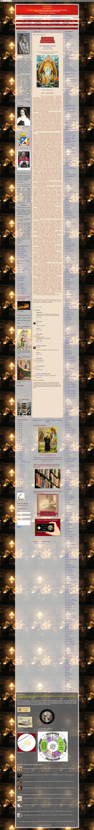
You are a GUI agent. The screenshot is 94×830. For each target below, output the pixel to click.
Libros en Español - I (21, 287)
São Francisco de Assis (69, 621)
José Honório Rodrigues (69, 307)
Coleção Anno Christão (69, 115)
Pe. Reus (66, 476)
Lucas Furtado (39, 366)
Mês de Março (67, 353)
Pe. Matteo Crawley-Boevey (70, 471)
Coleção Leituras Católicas (70, 132)
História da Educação (69, 271)
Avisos (66, 64)
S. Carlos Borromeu (68, 538)
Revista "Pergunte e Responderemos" (20, 253)
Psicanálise (67, 501)
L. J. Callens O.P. (68, 312)
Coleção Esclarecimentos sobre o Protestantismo (70, 127)
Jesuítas (66, 303)
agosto (21, 451)
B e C (33, 21)
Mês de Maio (67, 352)
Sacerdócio (67, 551)
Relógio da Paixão (68, 519)
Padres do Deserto (68, 417)
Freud (66, 253)
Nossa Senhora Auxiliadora (70, 385)
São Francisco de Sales (69, 623)
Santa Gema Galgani (68, 570)
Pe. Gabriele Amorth (68, 448)
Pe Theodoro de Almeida (69, 429)
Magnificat (67, 332)
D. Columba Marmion (69, 176)
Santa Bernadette (68, 564)
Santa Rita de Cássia (68, 586)
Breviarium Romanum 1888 (70, 79)
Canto (66, 86)
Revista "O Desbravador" (22, 251)
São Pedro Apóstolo (68, 649)
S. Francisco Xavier (68, 541)
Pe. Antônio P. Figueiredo (69, 433)
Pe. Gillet (66, 453)
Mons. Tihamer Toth (69, 368)
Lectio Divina (67, 316)
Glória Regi (67, 263)
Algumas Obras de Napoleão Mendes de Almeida (32, 813)
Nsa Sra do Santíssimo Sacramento (69, 409)
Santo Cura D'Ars (68, 602)
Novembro (67, 401)
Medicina (66, 343)
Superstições (67, 667)
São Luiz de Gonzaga (69, 642)
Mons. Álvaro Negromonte (70, 360)
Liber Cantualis (68, 319)
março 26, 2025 (39, 377)
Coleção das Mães (68, 118)
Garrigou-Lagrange (68, 258)
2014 (20, 480)
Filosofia (66, 235)
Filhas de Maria (68, 233)
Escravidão (67, 207)
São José (66, 636)
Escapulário (67, 205)
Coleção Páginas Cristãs (69, 136)
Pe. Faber (66, 445)
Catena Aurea (19, 265)
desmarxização (67, 182)
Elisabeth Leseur (68, 202)
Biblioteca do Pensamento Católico (69, 74)
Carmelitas (67, 91)
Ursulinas (66, 675)
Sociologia (67, 659)
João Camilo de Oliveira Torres (70, 305)
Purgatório (67, 505)
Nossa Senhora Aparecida (69, 384)
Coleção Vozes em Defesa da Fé (71, 150)
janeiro (21, 478)
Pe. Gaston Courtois (68, 450)
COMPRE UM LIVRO (69, 24)
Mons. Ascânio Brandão (69, 361)
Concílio (66, 158)
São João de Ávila (68, 633)
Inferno (66, 296)
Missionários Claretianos (69, 356)
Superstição (67, 665)
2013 (20, 482)
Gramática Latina (68, 264)
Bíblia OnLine (20, 263)
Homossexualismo (68, 282)
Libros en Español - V (21, 293)
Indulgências (67, 293)
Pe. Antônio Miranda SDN (70, 432)
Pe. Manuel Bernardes (69, 466)
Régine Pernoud (68, 515)
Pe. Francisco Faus (68, 447)
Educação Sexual (68, 199)
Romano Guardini (68, 531)
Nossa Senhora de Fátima (69, 391)
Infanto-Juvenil (67, 295)
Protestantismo (67, 499)
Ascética (66, 62)
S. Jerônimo (67, 543)
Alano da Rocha (68, 46)
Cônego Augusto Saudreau (70, 162)
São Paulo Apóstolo (68, 647)
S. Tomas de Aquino (68, 547)
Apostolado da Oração (69, 56)
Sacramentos (67, 552)
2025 (20, 423)
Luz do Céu (67, 329)
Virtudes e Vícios (68, 685)
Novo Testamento (68, 406)
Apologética (67, 55)
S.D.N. (66, 549)
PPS (65, 494)
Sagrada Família (68, 556)
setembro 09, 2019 (39, 362)
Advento (66, 43)
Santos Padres (67, 609)
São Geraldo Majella (68, 626)
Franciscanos (67, 241)
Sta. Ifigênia (67, 662)
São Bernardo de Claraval (69, 610)
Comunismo (67, 157)
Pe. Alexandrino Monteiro (69, 430)
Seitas (66, 652)
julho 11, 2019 (39, 341)
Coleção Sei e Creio (68, 144)
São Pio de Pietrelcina (69, 651)
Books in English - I (21, 283)
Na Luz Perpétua (68, 374)
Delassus (66, 181)
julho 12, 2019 (39, 354)
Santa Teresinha (68, 591)
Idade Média (67, 287)
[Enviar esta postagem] (34, 307)
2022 (20, 429)
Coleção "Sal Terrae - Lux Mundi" (69, 113)
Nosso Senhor (67, 400)
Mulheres (66, 371)
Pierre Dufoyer (67, 489)
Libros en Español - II (21, 288)
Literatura (66, 322)
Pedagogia (67, 481)
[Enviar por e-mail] (36, 307)
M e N (49, 21)
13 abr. (22, 466)
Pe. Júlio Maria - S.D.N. (69, 460)
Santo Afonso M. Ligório (69, 594)
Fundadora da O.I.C (68, 256)
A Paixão (66, 33)
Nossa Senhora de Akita (69, 390)
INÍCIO (18, 21)
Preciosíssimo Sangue (69, 496)
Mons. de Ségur (68, 363)
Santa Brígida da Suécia (69, 565)
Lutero (66, 327)
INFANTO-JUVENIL (67, 21)
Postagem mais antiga (56, 420)
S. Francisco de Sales (69, 539)
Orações (66, 414)
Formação (66, 240)
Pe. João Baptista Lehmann (70, 458)
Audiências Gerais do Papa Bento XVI (23, 261)
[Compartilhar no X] (39, 307)
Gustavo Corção (68, 266)
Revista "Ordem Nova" (21, 249)
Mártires (66, 340)
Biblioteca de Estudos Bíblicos (70, 70)
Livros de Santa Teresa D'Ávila (28, 786)
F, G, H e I (40, 21)
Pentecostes (67, 484)
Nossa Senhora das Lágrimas (70, 387)
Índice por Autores (68, 292)
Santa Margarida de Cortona (70, 577)
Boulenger (67, 77)
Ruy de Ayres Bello (68, 536)
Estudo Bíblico (67, 218)
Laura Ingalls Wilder (69, 314)
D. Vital (66, 177)
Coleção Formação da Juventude (71, 129)
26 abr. (22, 460)
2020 (20, 433)
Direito (66, 189)
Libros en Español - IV (21, 291)
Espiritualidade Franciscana (70, 217)
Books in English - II (21, 285)
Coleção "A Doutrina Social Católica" (70, 106)
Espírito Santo (67, 214)
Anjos (66, 50)
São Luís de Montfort (69, 641)
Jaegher (66, 301)
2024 (20, 425)
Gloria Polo (67, 261)
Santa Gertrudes (68, 572)
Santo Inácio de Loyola (69, 604)
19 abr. (22, 464)
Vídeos (66, 680)
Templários (67, 670)
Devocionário (67, 186)
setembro (21, 449)
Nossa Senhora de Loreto (69, 395)
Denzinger (19, 266)
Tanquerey (67, 669)
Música (66, 373)
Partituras (66, 424)
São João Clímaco (68, 629)
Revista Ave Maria (20, 257)
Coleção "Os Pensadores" (69, 111)
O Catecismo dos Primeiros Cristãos (29, 780)
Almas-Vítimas (67, 48)
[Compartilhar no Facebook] (40, 307)
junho (21, 455)
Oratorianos (67, 415)
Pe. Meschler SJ (68, 473)
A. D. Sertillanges (68, 35)
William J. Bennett (68, 690)
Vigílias (66, 682)
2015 (20, 442)
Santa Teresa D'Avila (69, 587)
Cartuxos (66, 94)
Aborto (66, 40)
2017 (20, 438)
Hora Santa (67, 284)
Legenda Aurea (67, 317)
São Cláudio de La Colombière (70, 617)
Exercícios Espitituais (27, 773)
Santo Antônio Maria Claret (70, 600)
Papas (66, 420)
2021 (20, 431)
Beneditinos (67, 65)
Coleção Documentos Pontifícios (69, 122)
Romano (66, 529)
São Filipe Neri (67, 620)
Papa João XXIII (68, 419)
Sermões (66, 656)
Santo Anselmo (67, 597)
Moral (66, 370)
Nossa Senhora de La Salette (70, 393)
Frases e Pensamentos (69, 243)
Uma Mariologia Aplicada (47, 46)
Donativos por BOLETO (43, 24)
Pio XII (66, 491)
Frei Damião (67, 248)
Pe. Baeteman (67, 437)
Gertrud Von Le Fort (68, 259)
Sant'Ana (66, 562)
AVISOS (22, 21)
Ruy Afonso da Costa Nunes (70, 534)
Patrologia (67, 425)
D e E (36, 21)
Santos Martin (67, 607)
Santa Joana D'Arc (68, 574)
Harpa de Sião (67, 268)
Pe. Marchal (67, 468)
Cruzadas (66, 173)
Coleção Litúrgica (68, 133)
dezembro (22, 443)
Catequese (67, 100)
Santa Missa (67, 584)
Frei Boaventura (68, 246)
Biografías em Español (69, 76)
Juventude (66, 311)
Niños (66, 380)
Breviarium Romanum (21, 277)
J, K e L (45, 21)
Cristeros (66, 171)
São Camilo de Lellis (69, 615)
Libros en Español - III (21, 290)
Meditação (67, 347)
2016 (20, 440)
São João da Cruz (68, 631)
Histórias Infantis (68, 277)
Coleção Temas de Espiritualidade (68, 148)
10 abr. (22, 468)
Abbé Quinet (67, 38)
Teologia (66, 672)
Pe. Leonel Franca (68, 461)
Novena (66, 403)
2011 (20, 485)
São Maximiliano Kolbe (69, 644)
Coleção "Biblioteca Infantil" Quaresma (70, 109)
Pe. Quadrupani (68, 474)
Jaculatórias (67, 300)
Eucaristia (67, 222)
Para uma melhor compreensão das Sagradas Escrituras (29, 793)
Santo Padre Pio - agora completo (29, 803)
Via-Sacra (66, 677)
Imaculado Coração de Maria (70, 289)
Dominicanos (67, 196)
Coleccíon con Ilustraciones (70, 152)
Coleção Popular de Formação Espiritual (70, 142)
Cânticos (66, 84)
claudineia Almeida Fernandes (42, 373)
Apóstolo (66, 58)
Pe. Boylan (67, 440)
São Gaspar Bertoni (68, 624)
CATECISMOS (25, 796)
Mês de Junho (67, 350)
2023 (20, 427)
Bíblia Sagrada (67, 67)
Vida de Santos (67, 678)
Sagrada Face (67, 554)
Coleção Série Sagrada (69, 145)
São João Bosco (68, 628)
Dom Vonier (67, 194)
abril (21, 458)
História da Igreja (68, 272)
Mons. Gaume (67, 365)
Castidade (66, 97)
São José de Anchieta (69, 638)
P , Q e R (54, 21)
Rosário (66, 533)
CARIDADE (19, 24)
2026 (20, 421)
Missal (66, 355)
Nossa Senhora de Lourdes (70, 396)
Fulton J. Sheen (68, 254)
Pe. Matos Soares (68, 469)
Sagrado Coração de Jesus (69, 559)
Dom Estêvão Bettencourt (69, 192)
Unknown (38, 334)
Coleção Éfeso (67, 124)
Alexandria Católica (40, 345)
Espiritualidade (67, 215)
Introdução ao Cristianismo (22, 268)
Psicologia (67, 502)
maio (21, 457)
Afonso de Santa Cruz (69, 45)
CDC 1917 (67, 104)
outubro (21, 447)
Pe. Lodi (66, 463)
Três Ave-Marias (68, 674)
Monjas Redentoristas (69, 358)
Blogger (53, 825)
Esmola (66, 209)
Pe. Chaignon (67, 443)
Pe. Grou (66, 455)
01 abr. (22, 471)
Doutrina (66, 197)
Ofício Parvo (67, 412)
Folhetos (66, 238)
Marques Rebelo (68, 338)
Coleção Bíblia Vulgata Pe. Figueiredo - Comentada (28, 820)
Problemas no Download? (69, 497)
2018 (20, 436)
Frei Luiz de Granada (69, 250)
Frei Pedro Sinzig (68, 251)
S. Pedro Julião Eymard (69, 544)
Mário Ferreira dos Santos (69, 335)
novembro (22, 445)
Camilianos (67, 82)
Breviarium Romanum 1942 (70, 81)
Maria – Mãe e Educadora (25, 462)
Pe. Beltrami (67, 438)
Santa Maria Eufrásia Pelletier (70, 581)
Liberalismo (67, 320)
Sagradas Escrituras (68, 557)
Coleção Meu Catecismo (69, 135)
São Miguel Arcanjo (68, 646)
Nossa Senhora (67, 382)
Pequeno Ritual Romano (69, 486)
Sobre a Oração (67, 657)
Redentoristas (67, 512)
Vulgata (18, 273)
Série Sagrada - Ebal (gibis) (22, 255)
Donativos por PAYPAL (52, 24)
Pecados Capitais (68, 479)
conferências (67, 165)
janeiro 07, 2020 (39, 369)
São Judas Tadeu (68, 639)
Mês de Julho (67, 348)
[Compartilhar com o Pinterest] (41, 307)
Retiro (66, 522)
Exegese (66, 227)
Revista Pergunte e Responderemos (68, 524)
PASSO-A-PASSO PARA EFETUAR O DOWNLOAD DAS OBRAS (28, 28)
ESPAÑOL (74, 21)
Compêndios (67, 155)
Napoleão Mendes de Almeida (70, 376)
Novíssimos (67, 404)
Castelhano (67, 95)
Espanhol (66, 210)
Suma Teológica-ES (20, 270)
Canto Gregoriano (68, 87)
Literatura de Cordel (68, 324)
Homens (66, 281)
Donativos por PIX (25, 24)
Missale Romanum (20, 278)
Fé (65, 232)
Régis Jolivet (67, 517)
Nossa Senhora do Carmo (69, 398)
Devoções (66, 187)
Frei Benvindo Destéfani (69, 245)
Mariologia (67, 337)
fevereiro (21, 476)
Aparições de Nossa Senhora (70, 53)
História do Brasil (68, 274)
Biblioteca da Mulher (69, 69)
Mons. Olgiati (67, 366)
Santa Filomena (68, 569)
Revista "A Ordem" (20, 248)
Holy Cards (67, 279)
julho (21, 453)
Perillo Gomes (67, 487)
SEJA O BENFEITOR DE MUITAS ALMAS (47, 28)
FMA (66, 236)
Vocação (66, 687)
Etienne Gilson (67, 220)
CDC (66, 102)
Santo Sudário (67, 605)
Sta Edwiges (67, 660)
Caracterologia (67, 89)
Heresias (66, 269)
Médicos (66, 345)
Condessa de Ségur (68, 160)
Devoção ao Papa (68, 184)
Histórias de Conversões (69, 276)
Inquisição (67, 298)
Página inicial (48, 421)
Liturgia (66, 325)
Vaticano (18, 271)
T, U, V (61, 21)
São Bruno (67, 614)
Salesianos (67, 561)
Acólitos (66, 41)
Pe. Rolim (67, 478)
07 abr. (22, 470)
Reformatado (67, 514)
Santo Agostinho (68, 596)
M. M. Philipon (68, 330)
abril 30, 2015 (38, 317)
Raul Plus (66, 510)
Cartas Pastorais (68, 92)
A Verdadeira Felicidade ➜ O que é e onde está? (27, 809)
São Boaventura (68, 612)
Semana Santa (67, 654)
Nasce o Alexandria (68, 379)
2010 (20, 487)
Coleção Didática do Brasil (70, 120)
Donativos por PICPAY (61, 24)
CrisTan (37, 321)
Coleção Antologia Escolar (70, 117)
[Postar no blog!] (38, 307)
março (21, 474)
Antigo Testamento (68, 51)
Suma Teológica (68, 664)
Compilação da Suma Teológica (28, 767)
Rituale (66, 526)
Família (66, 230)
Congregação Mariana (69, 167)
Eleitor (66, 200)
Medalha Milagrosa (68, 342)
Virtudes (66, 683)
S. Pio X (66, 546)
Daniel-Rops (67, 179)
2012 (20, 484)
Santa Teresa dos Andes (69, 589)
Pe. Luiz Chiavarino (68, 465)
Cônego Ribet (67, 163)
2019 (20, 434)
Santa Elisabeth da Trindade (70, 567)
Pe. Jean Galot (67, 456)
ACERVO (26, 21)
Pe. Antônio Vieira (68, 435)
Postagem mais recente (39, 420)
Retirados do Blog (68, 520)
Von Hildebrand (68, 688)
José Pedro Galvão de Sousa (70, 309)
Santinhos (66, 592)
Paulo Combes (67, 427)
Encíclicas (67, 204)
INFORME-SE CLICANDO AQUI (40, 543)
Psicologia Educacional (69, 504)
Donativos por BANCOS (34, 24)
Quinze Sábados (68, 509)
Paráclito (66, 422)
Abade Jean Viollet (68, 37)
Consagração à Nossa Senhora (70, 168)
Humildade (67, 285)
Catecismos (67, 99)
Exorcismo (67, 228)
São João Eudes (68, 634)
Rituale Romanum (20, 280)
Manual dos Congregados (69, 334)
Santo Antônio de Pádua (69, 599)
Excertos (66, 225)
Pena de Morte (67, 483)
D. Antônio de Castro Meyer (70, 174)
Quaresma (67, 507)
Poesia (66, 492)
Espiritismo (67, 212)
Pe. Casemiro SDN (68, 442)
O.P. (66, 411)
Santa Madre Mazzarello (69, 575)
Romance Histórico (68, 528)
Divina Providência (68, 191)
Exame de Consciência (69, 223)
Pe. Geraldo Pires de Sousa (70, 451)
